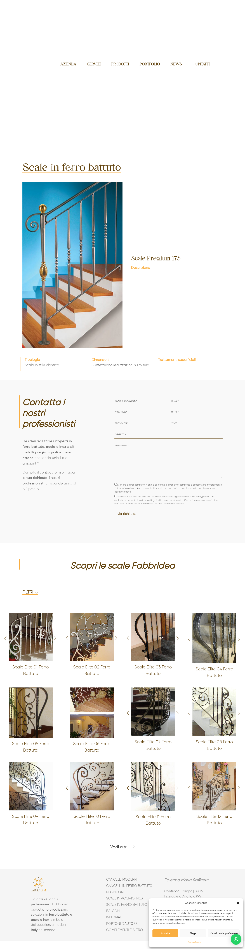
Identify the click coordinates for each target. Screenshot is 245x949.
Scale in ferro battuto (122, 904)
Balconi (113, 911)
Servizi (94, 64)
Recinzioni (115, 892)
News (176, 64)
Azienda (68, 64)
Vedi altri (119, 847)
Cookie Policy (194, 942)
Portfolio (150, 64)
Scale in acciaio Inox (122, 898)
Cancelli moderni (121, 879)
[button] (238, 903)
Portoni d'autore (121, 923)
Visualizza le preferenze (224, 933)
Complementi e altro (122, 930)
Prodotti (120, 64)
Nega (193, 933)
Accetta (165, 933)
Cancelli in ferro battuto (122, 886)
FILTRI (28, 592)
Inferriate (114, 917)
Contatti (201, 64)
